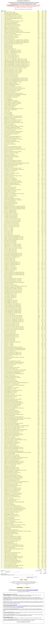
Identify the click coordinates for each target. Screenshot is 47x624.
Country (2, 571)
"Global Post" (26, 605)
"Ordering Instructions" (33, 582)
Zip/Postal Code (3, 570)
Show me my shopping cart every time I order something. (24, 9)
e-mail (11, 602)
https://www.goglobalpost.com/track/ (18, 607)
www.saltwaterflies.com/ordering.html (32, 590)
